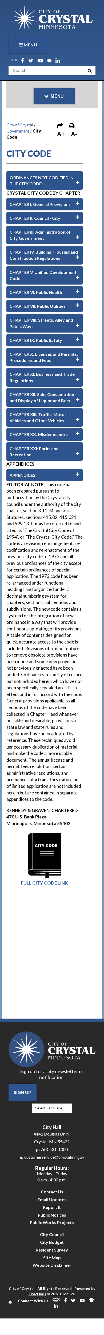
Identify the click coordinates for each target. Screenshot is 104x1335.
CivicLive (36, 1294)
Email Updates (52, 1199)
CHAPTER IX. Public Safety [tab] (36, 340)
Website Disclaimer (52, 1265)
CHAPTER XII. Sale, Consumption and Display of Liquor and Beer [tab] (42, 397)
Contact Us (52, 1191)
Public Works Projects (52, 1222)
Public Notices (52, 1214)
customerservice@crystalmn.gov (54, 1157)
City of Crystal (19, 124)
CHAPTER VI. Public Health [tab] (36, 292)
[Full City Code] (44, 834)
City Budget (52, 1242)
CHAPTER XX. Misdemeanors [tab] (39, 434)
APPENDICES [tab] (22, 475)
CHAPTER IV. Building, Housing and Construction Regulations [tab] (44, 255)
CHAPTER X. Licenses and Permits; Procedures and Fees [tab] (44, 357)
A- (74, 134)
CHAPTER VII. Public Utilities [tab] (38, 306)
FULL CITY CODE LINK (44, 883)
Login (11, 1302)
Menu (30, 44)
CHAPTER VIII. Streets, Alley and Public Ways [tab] (41, 323)
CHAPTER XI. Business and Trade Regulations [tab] (42, 377)
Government (17, 130)
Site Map (52, 1257)
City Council (52, 1234)
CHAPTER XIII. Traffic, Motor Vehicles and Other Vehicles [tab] (38, 417)
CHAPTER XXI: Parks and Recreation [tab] (34, 451)
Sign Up (22, 1092)
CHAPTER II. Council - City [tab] (35, 218)
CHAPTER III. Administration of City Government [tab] (40, 235)
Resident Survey (52, 1249)
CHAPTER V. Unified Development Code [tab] (43, 275)
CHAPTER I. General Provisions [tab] (40, 204)
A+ (61, 134)
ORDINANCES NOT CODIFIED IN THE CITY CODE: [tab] (42, 180)
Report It (52, 1207)
